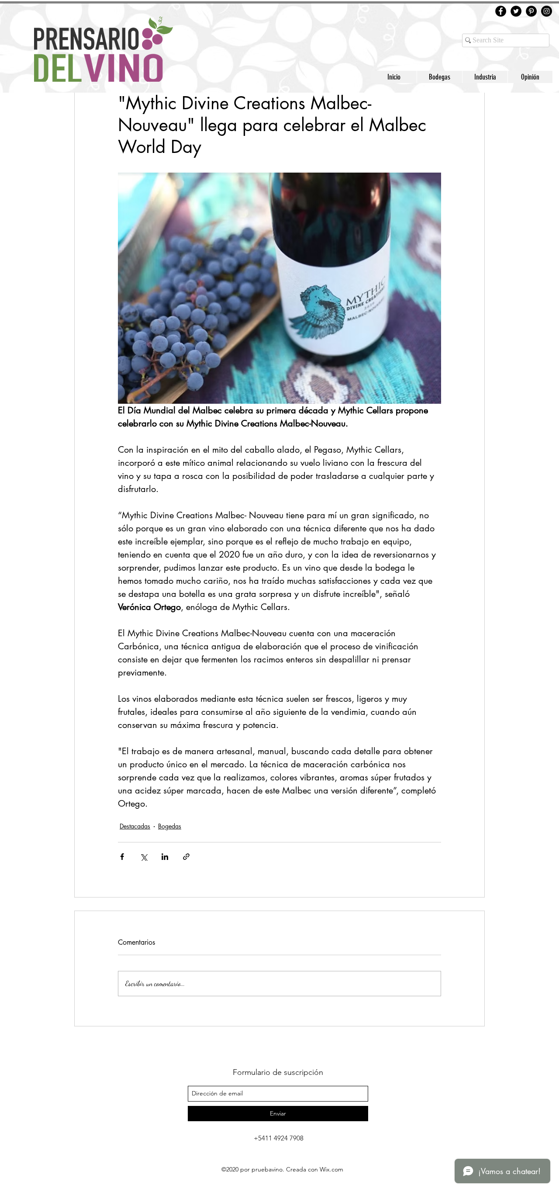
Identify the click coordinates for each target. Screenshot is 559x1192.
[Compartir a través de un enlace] (186, 856)
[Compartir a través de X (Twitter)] (143, 856)
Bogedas (169, 826)
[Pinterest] (531, 11)
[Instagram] (546, 11)
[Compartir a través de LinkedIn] (165, 856)
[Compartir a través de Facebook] (122, 856)
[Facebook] (500, 11)
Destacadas (135, 826)
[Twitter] (516, 11)
